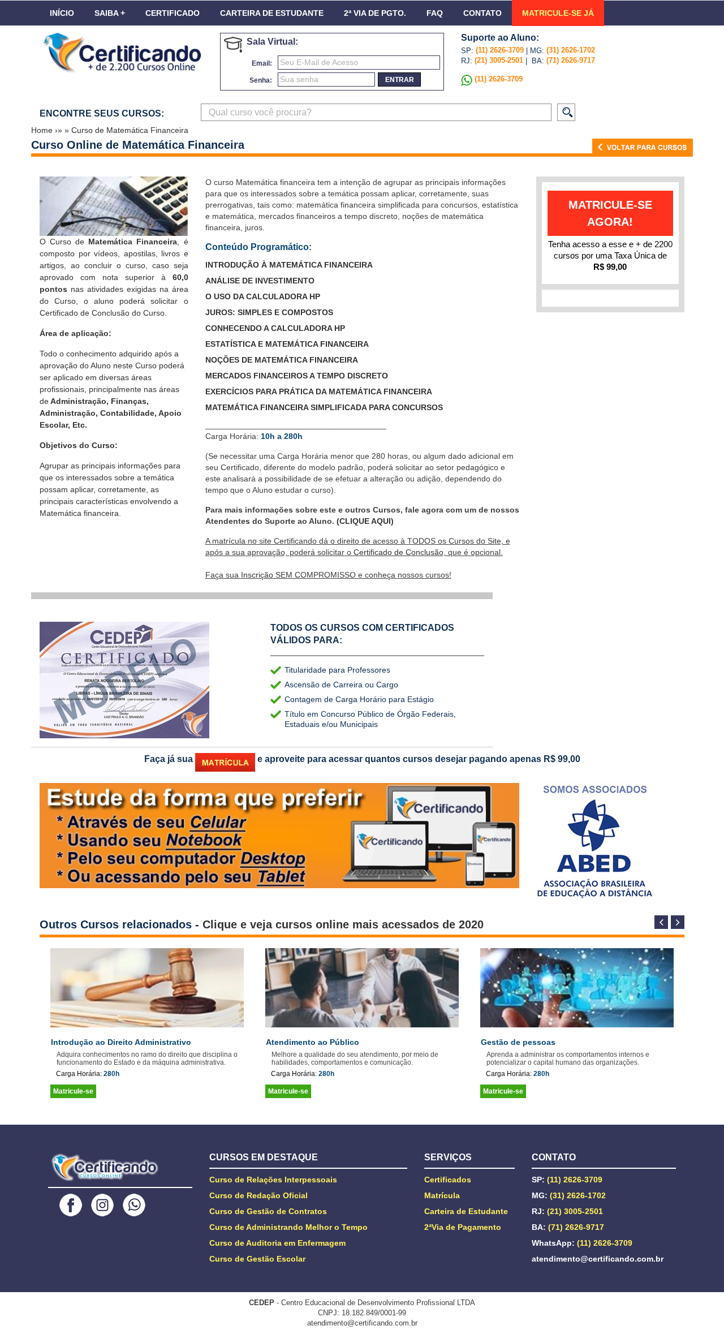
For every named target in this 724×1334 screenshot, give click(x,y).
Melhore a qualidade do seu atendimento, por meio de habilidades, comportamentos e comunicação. (355, 1058)
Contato (482, 13)
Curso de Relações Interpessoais (273, 1179)
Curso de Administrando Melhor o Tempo (288, 1227)
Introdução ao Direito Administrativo (121, 1042)
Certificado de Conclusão (398, 552)
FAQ (434, 13)
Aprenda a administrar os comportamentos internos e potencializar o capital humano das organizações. (567, 1058)
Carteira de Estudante (272, 13)
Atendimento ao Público (312, 1042)
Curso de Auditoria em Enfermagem (277, 1242)
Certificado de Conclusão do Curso (102, 312)
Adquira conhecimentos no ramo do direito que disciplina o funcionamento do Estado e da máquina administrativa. (147, 1058)
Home (43, 130)
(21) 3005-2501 (497, 60)
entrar (399, 80)
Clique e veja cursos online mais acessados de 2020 (343, 924)
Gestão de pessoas (518, 1042)
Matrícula (442, 1195)
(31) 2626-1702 (570, 50)
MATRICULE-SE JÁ (558, 13)
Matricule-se (73, 1091)
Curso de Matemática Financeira (129, 130)
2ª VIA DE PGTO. (375, 13)
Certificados (447, 1179)
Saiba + (109, 13)
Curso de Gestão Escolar (257, 1258)
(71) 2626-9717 (570, 60)
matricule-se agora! (610, 213)
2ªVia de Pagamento (462, 1227)
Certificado (172, 13)
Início (62, 13)
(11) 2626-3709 (500, 50)
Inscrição (257, 574)
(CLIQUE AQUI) (365, 521)
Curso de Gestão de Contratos (268, 1211)
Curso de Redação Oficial (258, 1195)
